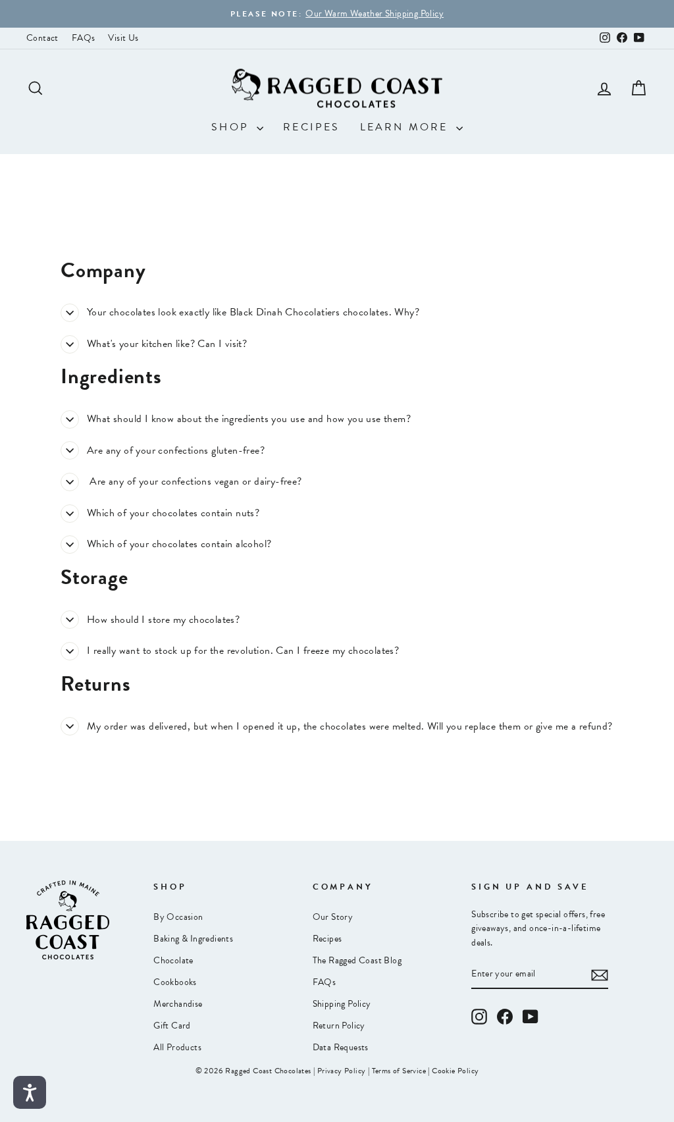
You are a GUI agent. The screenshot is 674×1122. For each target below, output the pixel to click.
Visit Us (123, 38)
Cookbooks (175, 982)
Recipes (311, 127)
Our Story (333, 917)
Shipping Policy (342, 1004)
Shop (232, 127)
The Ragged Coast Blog (357, 960)
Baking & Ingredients (193, 939)
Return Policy (339, 1025)
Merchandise (177, 1004)
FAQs (83, 38)
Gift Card (172, 1025)
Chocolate (173, 960)
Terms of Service (399, 1071)
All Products (177, 1047)
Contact (42, 38)
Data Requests (341, 1047)
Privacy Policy (341, 1071)
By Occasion (178, 917)
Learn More (406, 127)
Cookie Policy (455, 1071)
